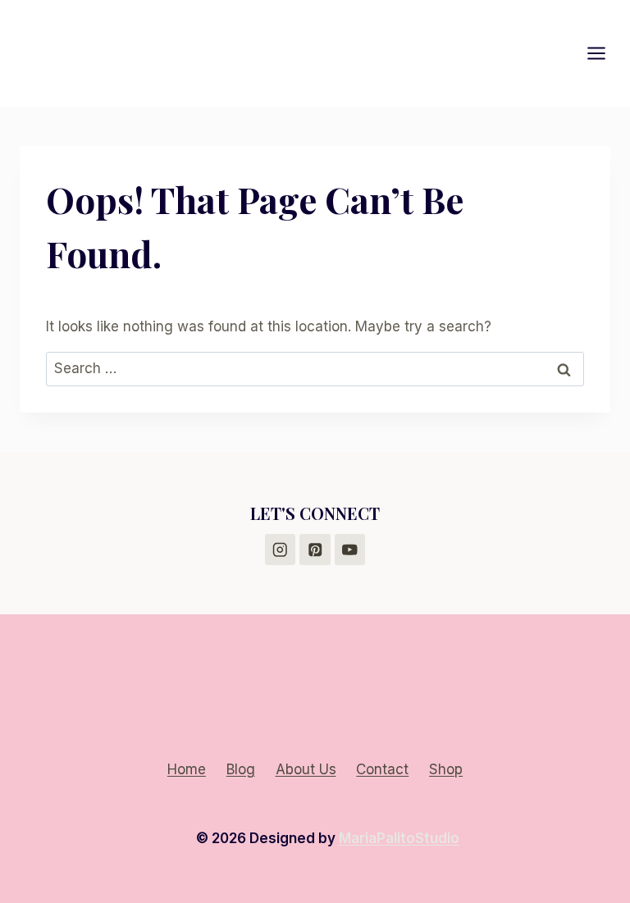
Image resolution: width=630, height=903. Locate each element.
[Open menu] (604, 53)
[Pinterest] (314, 549)
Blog (240, 769)
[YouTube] (350, 549)
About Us (306, 769)
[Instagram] (280, 549)
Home (186, 769)
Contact (382, 769)
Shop (446, 769)
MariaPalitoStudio (399, 838)
